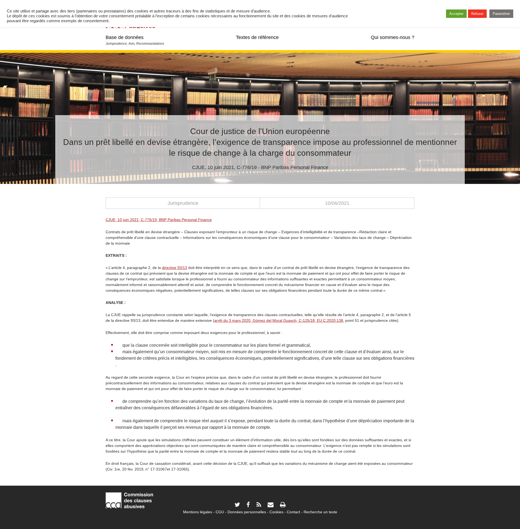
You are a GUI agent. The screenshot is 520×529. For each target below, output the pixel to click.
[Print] (282, 505)
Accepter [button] (456, 14)
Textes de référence (257, 37)
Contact (293, 512)
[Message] (271, 505)
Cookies (276, 512)
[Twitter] (237, 505)
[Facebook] (248, 505)
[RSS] (258, 505)
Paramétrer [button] (501, 14)
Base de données (125, 37)
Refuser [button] (477, 14)
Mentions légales (197, 512)
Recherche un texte (320, 512)
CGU (220, 512)
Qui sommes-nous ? (392, 37)
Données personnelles (246, 512)
